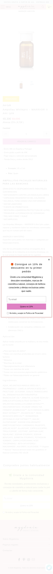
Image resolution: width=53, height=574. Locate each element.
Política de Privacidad (34, 313)
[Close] (49, 259)
